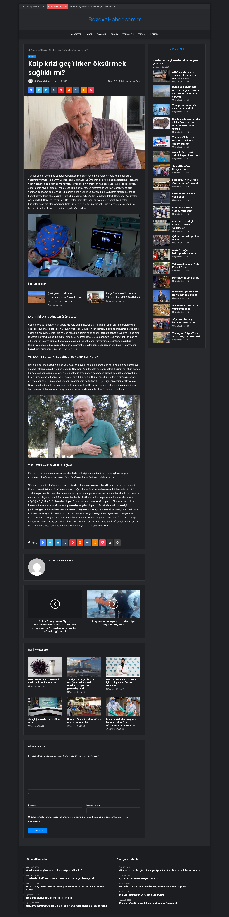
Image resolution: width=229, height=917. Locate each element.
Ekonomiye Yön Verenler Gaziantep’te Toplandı (185, 181)
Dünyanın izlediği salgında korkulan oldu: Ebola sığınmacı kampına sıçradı (121, 722)
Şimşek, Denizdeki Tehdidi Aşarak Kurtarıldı (186, 154)
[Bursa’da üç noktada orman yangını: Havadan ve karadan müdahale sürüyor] (161, 91)
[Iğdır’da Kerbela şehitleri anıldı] (161, 240)
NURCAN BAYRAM (42, 81)
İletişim (154, 34)
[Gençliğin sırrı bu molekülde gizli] (45, 706)
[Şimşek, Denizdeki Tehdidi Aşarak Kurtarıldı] (161, 156)
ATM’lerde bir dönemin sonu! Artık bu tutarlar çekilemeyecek (185, 75)
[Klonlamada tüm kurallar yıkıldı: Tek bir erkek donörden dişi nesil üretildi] (161, 123)
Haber (89, 34)
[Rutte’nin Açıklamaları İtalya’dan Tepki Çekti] (161, 296)
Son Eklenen (177, 48)
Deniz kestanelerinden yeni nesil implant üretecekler (43, 681)
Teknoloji (128, 34)
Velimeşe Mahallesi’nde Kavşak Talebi (185, 265)
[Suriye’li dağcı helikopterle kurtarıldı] (161, 254)
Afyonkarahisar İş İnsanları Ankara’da (183, 321)
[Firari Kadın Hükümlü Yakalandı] (161, 198)
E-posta (33, 805)
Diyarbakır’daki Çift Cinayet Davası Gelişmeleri (183, 224)
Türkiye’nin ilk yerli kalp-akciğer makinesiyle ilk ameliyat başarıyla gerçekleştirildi (80, 684)
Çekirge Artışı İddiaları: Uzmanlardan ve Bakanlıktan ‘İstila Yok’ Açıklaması (64, 297)
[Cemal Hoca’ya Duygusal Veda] (161, 170)
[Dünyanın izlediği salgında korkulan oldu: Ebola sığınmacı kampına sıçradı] (123, 706)
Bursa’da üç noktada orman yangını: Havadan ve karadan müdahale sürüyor (106, 6)
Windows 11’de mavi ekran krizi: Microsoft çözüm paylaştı (184, 140)
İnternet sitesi (93, 805)
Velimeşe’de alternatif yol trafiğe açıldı (185, 307)
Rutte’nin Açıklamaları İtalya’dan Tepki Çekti (185, 293)
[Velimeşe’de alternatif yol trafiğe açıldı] (161, 310)
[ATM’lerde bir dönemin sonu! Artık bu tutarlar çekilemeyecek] (161, 76)
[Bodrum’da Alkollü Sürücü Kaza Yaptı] (161, 212)
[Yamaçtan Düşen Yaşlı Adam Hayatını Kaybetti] (161, 337)
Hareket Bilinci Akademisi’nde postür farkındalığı (84, 721)
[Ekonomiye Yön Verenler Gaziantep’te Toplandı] (161, 184)
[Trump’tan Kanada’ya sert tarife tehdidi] (161, 109)
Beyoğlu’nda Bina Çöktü (185, 277)
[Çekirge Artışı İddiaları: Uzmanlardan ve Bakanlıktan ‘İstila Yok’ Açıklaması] (36, 297)
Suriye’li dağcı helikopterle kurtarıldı (184, 252)
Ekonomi (101, 34)
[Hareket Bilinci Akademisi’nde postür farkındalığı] (84, 706)
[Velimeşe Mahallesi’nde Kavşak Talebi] (161, 268)
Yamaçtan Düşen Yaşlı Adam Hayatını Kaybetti (186, 335)
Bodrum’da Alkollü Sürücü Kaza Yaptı (182, 209)
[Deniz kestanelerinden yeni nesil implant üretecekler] (45, 667)
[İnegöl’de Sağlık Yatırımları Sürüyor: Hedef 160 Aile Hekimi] (95, 297)
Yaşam (142, 34)
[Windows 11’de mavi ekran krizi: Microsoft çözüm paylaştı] (161, 141)
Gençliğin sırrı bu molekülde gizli (44, 721)
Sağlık (114, 34)
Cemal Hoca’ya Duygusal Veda (181, 167)
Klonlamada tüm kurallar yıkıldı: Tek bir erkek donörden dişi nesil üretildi (186, 123)
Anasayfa (75, 34)
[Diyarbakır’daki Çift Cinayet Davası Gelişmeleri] (161, 225)
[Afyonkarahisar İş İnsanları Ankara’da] (161, 323)
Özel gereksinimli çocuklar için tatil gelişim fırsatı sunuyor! (121, 682)
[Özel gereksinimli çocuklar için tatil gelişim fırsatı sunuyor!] (123, 667)
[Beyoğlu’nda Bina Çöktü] (161, 282)
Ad (30, 793)
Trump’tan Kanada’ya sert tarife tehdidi (184, 107)
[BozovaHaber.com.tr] (114, 19)
